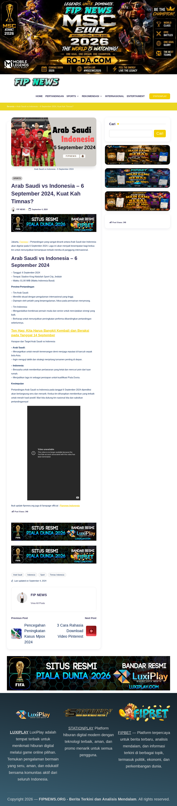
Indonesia (31, 575)
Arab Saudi (17, 575)
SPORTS (17, 178)
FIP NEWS (39, 595)
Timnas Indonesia (57, 575)
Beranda (10, 106)
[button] (159, 96)
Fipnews (23, 242)
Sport (42, 575)
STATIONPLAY (80, 728)
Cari (112, 124)
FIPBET (124, 733)
